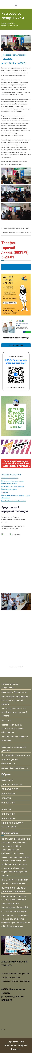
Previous (3, 601)
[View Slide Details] (16, 565)
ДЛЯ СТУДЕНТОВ (9, 789)
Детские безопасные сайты (14, 768)
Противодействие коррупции (15, 755)
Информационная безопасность (9, 761)
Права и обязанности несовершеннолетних (15, 232)
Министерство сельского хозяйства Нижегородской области (12, 488)
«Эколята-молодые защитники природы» (16, 228)
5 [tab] (18, 666)
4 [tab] (16, 666)
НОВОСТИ (21, 63)
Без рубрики (7, 780)
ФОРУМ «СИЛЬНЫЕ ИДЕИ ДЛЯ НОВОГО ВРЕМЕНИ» (13, 890)
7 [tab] (22, 666)
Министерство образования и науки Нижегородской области (12, 482)
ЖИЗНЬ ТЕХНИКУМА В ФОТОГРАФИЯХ (12, 825)
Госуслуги (4, 492)
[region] (16, 602)
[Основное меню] (16, 5)
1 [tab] (9, 666)
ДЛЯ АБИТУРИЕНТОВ (11, 784)
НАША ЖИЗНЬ (8, 793)
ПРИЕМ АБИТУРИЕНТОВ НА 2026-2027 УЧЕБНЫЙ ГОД (14, 882)
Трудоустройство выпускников (11, 475)
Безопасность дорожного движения (13, 749)
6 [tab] (20, 666)
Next (28, 601)
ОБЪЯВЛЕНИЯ (8, 803)
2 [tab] (11, 666)
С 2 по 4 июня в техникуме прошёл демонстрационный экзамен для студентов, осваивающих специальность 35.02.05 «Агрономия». (15, 918)
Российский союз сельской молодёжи (13, 501)
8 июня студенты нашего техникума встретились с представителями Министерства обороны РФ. (15, 901)
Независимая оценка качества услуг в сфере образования (15, 497)
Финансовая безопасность (9, 478)
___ (3, 1029)
